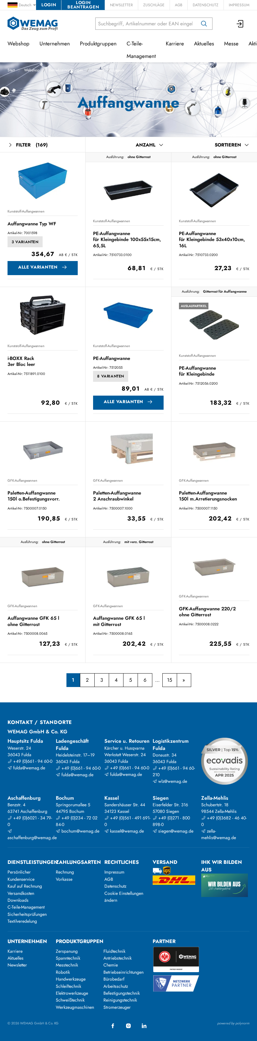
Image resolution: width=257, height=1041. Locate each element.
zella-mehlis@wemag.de (218, 834)
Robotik (63, 972)
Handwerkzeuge (71, 979)
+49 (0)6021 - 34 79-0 (30, 821)
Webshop (31, 70)
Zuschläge (154, 5)
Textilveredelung (22, 921)
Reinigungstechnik (120, 1000)
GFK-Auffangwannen (22, 480)
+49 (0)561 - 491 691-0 (127, 821)
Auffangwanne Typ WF (32, 223)
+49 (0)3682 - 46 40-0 (224, 821)
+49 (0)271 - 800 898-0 (171, 821)
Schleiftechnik (68, 986)
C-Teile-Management (141, 50)
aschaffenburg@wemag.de (31, 837)
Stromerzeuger (117, 1007)
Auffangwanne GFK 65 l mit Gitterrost (119, 621)
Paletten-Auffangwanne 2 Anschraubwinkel (117, 496)
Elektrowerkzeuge (72, 993)
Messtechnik (67, 965)
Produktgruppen (98, 43)
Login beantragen (83, 5)
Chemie (110, 965)
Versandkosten (21, 893)
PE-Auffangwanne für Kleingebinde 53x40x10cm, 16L (212, 239)
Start (11, 70)
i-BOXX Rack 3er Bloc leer (21, 361)
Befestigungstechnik (121, 993)
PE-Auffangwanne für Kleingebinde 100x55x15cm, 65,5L (127, 239)
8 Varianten (110, 376)
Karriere (175, 43)
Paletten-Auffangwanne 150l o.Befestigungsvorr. (34, 496)
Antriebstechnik (117, 958)
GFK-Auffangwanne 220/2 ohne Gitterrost (207, 611)
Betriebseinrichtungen (66, 70)
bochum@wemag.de (79, 831)
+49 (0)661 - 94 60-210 (174, 771)
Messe (231, 43)
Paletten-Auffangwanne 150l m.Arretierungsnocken (208, 496)
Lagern (118, 70)
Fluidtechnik (114, 951)
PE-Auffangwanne (111, 358)
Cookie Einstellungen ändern (123, 896)
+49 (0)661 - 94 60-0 (32, 761)
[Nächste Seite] (184, 680)
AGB (178, 5)
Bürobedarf (113, 979)
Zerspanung (67, 951)
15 (169, 680)
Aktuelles (204, 43)
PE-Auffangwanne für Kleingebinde (197, 371)
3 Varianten (25, 242)
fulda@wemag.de (28, 768)
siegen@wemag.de (175, 831)
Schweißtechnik (70, 1000)
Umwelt (98, 70)
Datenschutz (205, 5)
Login (48, 5)
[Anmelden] (240, 23)
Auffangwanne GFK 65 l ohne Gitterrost (33, 621)
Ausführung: (115, 156)
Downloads (18, 900)
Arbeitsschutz (115, 986)
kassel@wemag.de (126, 831)
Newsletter (121, 5)
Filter (32, 144)
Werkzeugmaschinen (75, 1007)
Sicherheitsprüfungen (27, 914)
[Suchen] (204, 24)
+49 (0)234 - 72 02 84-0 (76, 821)
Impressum (239, 5)
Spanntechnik (68, 958)
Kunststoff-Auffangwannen (26, 211)
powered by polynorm (233, 1023)
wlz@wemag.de (172, 781)
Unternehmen (54, 43)
